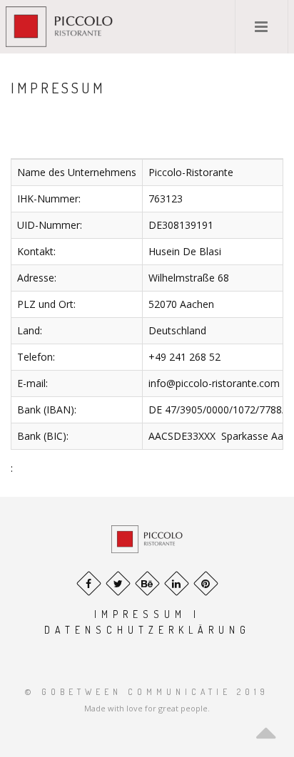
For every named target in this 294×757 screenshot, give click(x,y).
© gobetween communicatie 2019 (147, 691)
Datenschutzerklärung (147, 630)
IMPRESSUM (143, 614)
